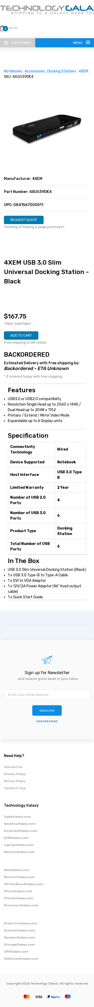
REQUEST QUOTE (23, 220)
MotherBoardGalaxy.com (23, 884)
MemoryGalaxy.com (19, 852)
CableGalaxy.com (17, 816)
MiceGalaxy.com (16, 870)
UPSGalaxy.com (16, 951)
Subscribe (47, 710)
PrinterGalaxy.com (18, 898)
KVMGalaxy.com (16, 838)
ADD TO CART (21, 335)
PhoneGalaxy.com (18, 891)
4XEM (83, 71)
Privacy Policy (15, 774)
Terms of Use (15, 788)
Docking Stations (61, 71)
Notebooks (13, 71)
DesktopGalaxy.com (20, 824)
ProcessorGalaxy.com (21, 905)
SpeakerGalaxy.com (19, 937)
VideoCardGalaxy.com (21, 958)
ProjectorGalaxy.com (20, 923)
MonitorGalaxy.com (19, 877)
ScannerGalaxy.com (19, 930)
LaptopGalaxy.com (18, 845)
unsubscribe (47, 721)
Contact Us (13, 767)
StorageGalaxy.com (19, 944)
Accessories (35, 71)
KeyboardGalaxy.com (20, 831)
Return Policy (15, 781)
